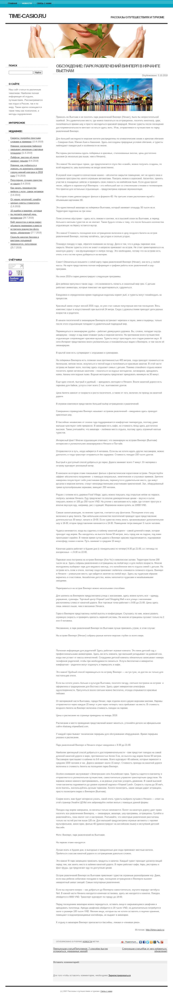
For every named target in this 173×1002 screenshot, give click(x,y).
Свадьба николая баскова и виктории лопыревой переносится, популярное (24, 240)
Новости (27, 3)
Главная (12, 3)
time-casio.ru (27, 16)
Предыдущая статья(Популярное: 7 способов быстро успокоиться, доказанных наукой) (80, 950)
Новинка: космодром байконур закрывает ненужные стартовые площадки (26, 149)
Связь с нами (44, 3)
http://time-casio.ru (155, 930)
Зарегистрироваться (119, 975)
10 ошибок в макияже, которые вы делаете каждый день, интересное (26, 214)
